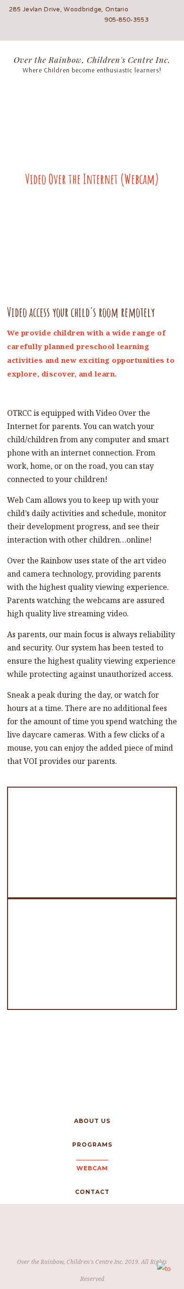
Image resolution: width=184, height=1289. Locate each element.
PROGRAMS (92, 1144)
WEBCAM (92, 1168)
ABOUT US (92, 1120)
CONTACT (92, 1191)
